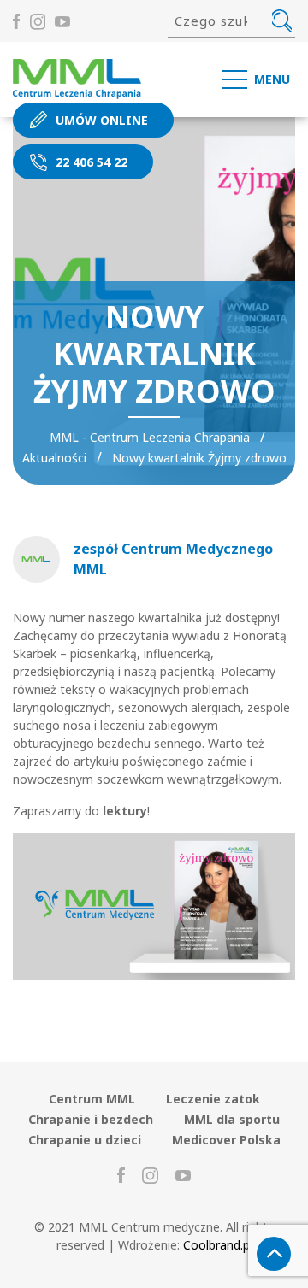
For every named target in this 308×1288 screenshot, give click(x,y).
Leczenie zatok (213, 1099)
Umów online (102, 120)
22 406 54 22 (91, 162)
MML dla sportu (232, 1119)
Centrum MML (92, 1099)
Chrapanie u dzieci (84, 1140)
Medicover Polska (226, 1140)
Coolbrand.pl (217, 1245)
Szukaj (282, 20)
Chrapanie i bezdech (90, 1119)
